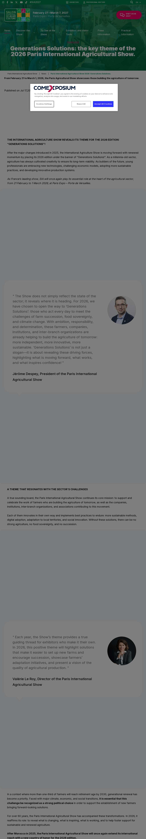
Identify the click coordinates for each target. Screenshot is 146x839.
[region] (74, 97)
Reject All (81, 104)
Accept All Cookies (103, 104)
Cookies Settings (44, 104)
